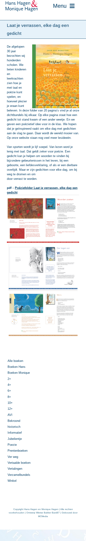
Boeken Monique (19, 372)
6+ (9, 390)
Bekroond (14, 420)
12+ (10, 408)
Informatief (15, 432)
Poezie (12, 444)
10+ (10, 402)
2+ (9, 379)
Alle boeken (15, 361)
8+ (9, 397)
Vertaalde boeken (19, 462)
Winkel (12, 480)
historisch (14, 426)
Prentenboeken (18, 450)
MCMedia (43, 516)
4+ (9, 384)
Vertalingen (15, 468)
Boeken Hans (16, 366)
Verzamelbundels (19, 475)
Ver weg (13, 457)
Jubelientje (15, 439)
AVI (10, 415)
